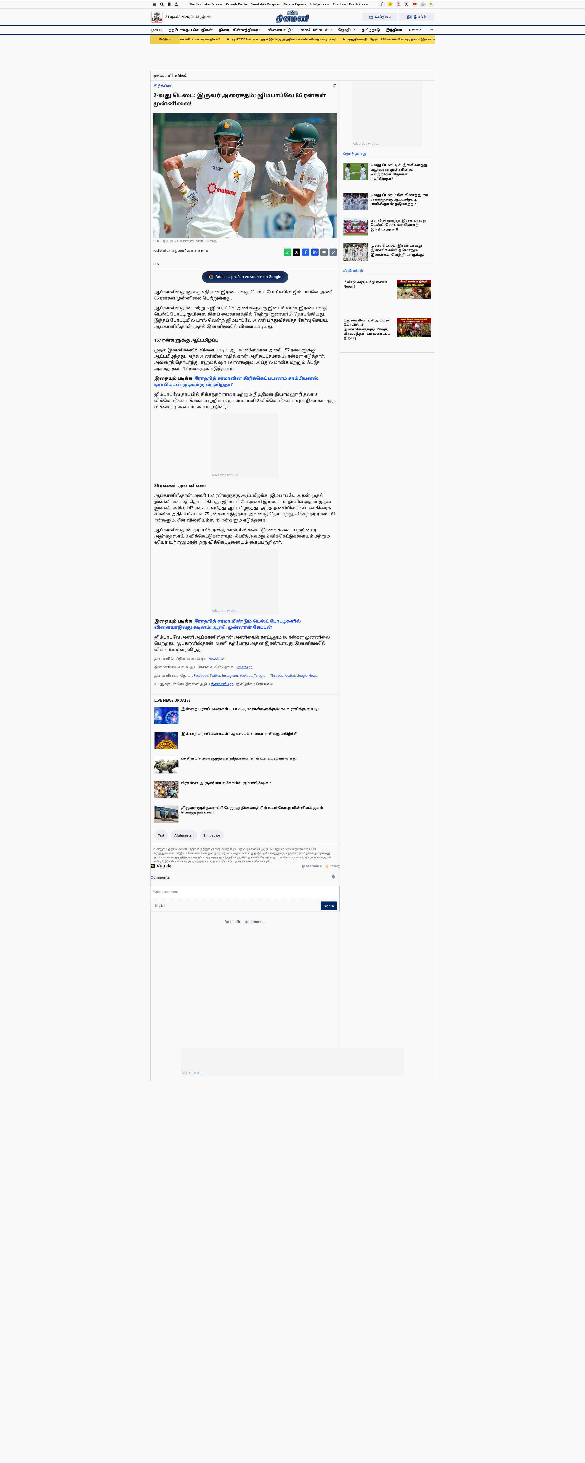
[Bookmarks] (169, 4)
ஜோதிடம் (347, 30)
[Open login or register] (176, 4)
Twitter (215, 675)
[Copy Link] (333, 252)
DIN (156, 264)
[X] (406, 4)
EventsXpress (359, 4)
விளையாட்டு (279, 30)
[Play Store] (431, 4)
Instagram (230, 675)
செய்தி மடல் (383, 17)
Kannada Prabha (236, 4)
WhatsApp (245, 667)
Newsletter (216, 658)
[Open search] (161, 4)
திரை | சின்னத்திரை (238, 30)
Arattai (290, 675)
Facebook (201, 675)
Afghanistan (184, 835)
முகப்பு (156, 30)
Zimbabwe (212, 835)
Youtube (246, 675)
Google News (307, 675)
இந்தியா (394, 30)
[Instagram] (398, 4)
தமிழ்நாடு (371, 30)
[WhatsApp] (423, 4)
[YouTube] (414, 4)
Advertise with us (225, 475)
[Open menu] (154, 4)
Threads (276, 675)
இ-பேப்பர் (420, 17)
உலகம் (414, 30)
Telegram (261, 675)
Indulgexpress (320, 4)
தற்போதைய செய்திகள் (190, 30)
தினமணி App (222, 684)
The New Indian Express (206, 4)
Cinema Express (295, 4)
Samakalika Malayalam (265, 4)
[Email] (324, 252)
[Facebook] (382, 4)
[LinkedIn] (315, 252)
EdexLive (339, 4)
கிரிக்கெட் (163, 86)
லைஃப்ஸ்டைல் (314, 30)
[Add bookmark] (335, 86)
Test (161, 835)
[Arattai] (390, 4)
